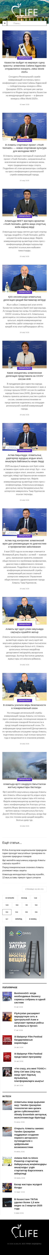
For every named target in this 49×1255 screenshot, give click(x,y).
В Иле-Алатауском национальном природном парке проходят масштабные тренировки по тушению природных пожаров (24, 853)
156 (36, 912)
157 (7, 919)
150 (17, 905)
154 (16, 912)
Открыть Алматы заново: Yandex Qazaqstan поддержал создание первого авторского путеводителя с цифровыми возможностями (29, 1138)
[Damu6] (24, 952)
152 (36, 905)
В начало (10, 898)
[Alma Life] (24, 10)
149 (7, 905)
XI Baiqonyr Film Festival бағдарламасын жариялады (28, 1039)
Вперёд (18, 919)
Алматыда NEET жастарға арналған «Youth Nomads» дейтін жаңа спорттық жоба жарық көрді (24, 224)
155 (26, 912)
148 (35, 898)
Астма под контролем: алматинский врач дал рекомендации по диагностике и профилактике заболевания (24, 543)
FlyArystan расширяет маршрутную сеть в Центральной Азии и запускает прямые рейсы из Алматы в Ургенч (29, 1019)
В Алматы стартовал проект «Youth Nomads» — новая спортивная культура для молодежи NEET (24, 148)
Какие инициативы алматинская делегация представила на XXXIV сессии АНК (24, 376)
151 (26, 905)
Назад (24, 898)
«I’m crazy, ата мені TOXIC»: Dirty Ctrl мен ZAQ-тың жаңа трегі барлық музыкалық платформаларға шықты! (30, 1074)
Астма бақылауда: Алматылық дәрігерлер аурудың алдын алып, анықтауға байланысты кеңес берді (24, 458)
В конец (32, 919)
